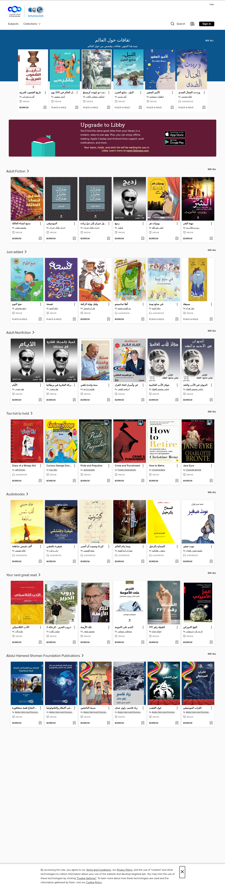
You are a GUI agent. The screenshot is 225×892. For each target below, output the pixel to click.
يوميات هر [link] (154, 223)
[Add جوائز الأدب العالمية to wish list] (177, 400)
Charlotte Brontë (193, 470)
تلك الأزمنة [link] (86, 627)
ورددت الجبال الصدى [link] (189, 92)
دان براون (53, 550)
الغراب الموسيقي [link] (192, 708)
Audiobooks (16, 494)
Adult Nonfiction (19, 333)
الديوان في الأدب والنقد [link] (195, 385)
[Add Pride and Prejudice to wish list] (108, 481)
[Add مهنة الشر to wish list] (211, 239)
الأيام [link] (14, 385)
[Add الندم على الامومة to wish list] (143, 642)
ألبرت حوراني (28, 96)
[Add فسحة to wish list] (74, 319)
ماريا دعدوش (89, 308)
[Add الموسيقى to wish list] (74, 239)
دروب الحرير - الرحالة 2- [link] (59, 627)
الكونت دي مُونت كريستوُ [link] (95, 92)
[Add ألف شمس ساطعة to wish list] (40, 562)
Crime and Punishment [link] (127, 465)
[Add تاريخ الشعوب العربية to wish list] (45, 108)
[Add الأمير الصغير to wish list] (172, 108)
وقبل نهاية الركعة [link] (89, 304)
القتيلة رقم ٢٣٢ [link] (157, 627)
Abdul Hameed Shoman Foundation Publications (43, 656)
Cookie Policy (94, 882)
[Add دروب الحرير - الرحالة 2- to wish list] (74, 642)
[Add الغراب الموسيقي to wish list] (211, 723)
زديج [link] (117, 223)
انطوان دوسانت (156, 96)
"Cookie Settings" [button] (86, 878)
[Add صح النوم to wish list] (40, 319)
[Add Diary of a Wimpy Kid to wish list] (40, 481)
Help (212, 4)
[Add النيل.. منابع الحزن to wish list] (140, 108)
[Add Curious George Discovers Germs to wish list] (74, 481)
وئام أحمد (53, 308)
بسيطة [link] (186, 304)
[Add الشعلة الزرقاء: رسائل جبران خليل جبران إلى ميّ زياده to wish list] (108, 239)
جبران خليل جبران (57, 227)
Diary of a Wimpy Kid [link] (24, 465)
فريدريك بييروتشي (194, 631)
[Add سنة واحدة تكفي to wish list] (108, 400)
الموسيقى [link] (51, 223)
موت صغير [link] (188, 546)
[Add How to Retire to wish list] (177, 481)
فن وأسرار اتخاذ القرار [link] (126, 385)
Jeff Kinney (20, 470)
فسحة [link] (49, 304)
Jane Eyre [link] (188, 465)
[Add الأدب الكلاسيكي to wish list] (40, 642)
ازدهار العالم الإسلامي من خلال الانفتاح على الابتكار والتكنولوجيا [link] (59, 708)
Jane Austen (89, 470)
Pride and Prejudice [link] (91, 465)
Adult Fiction (16, 171)
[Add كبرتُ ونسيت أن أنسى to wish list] (108, 562)
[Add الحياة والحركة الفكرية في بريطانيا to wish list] (74, 400)
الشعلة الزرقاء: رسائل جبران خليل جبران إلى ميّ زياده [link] (94, 223)
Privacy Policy (124, 870)
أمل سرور (122, 96)
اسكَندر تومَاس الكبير (95, 96)
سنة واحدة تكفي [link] (89, 385)
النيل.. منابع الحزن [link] (124, 92)
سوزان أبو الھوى (125, 550)
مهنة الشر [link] (188, 223)
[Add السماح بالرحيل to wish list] (177, 562)
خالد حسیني (186, 96)
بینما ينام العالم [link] (122, 546)
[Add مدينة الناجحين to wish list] (108, 723)
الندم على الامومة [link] (124, 627)
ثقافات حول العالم (112, 40)
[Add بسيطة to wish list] (211, 319)
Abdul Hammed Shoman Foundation (27, 712)
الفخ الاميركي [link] (190, 627)
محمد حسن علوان (194, 550)
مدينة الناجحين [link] (88, 708)
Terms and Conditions (98, 870)
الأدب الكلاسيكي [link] (20, 627)
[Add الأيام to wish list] (40, 400)
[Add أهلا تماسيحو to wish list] (143, 319)
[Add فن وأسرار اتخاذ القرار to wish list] (143, 400)
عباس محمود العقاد (160, 389)
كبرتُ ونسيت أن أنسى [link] (92, 546)
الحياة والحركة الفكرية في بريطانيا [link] (59, 385)
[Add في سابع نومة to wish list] (177, 319)
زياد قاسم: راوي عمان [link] (126, 708)
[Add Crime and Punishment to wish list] (143, 481)
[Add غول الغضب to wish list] (177, 723)
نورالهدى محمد (124, 308)
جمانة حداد (157, 631)
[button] (178, 24)
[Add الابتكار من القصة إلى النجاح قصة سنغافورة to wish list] (40, 723)
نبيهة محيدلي (20, 308)
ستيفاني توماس (125, 631)
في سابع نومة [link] (156, 304)
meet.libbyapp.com (137, 150)
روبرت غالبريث (192, 227)
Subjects (13, 24)
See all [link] (209, 40)
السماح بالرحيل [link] (157, 546)
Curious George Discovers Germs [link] (59, 465)
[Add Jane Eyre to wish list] (211, 481)
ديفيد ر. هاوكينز (158, 550)
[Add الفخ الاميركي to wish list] (211, 642)
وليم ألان (19, 631)
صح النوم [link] (17, 304)
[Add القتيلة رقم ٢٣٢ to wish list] (177, 642)
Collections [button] (30, 24)
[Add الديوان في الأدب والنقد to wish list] (211, 400)
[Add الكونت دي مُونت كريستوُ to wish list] (108, 108)
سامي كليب (54, 631)
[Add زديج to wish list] (143, 239)
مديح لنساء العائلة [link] (21, 223)
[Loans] (192, 24)
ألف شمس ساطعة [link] (22, 546)
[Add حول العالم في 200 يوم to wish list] (77, 108)
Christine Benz (158, 470)
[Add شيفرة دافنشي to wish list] (74, 562)
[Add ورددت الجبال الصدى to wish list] (204, 108)
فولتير (120, 227)
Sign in (206, 24)
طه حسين (19, 389)
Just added (15, 252)
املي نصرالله (157, 227)
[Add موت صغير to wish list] (211, 562)
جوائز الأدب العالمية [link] (159, 385)
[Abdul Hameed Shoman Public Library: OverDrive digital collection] (25, 11)
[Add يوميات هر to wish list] (177, 239)
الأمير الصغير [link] (153, 92)
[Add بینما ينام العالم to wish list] (143, 562)
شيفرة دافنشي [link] (54, 546)
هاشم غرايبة (88, 389)
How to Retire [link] (156, 465)
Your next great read (22, 575)
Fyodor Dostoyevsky (127, 470)
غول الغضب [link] (155, 708)
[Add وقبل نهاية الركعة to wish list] (108, 319)
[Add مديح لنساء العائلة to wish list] (40, 239)
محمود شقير (20, 227)
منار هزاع (190, 308)
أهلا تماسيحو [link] (121, 304)
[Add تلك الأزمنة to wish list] (108, 642)
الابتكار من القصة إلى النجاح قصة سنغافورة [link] (25, 708)
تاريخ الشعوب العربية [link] (30, 92)
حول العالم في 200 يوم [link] (63, 92)
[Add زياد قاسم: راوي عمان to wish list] (143, 723)
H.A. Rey (53, 470)
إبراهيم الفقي (124, 389)
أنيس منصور (59, 96)
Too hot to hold (18, 414)
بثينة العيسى (88, 550)
